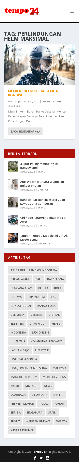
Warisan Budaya (38, 421)
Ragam (59, 403)
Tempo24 (38, 452)
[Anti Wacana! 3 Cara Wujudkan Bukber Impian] (13, 184)
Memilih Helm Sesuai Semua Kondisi (33, 93)
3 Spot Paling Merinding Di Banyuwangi (39, 165)
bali (38, 279)
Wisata (61, 421)
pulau (44, 403)
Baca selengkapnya (25, 131)
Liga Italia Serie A (24, 359)
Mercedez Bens (54, 377)
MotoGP (31, 386)
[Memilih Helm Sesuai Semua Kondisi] (39, 64)
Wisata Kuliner (22, 430)
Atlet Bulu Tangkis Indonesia (34, 270)
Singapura (34, 412)
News (48, 386)
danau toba (46, 306)
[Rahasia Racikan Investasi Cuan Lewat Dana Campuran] (13, 202)
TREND (41, 171)
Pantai (58, 395)
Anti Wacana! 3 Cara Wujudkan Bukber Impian (42, 183)
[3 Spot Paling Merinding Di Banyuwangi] (13, 166)
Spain (52, 412)
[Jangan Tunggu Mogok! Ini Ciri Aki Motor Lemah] (13, 238)
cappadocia (36, 297)
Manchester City (24, 377)
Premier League (22, 403)
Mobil (15, 386)
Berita (43, 288)
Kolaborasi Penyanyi (47, 341)
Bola (57, 288)
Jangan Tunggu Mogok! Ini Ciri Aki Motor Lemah (44, 237)
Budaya (16, 297)
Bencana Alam (21, 288)
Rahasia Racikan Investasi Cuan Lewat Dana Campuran (42, 201)
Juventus (18, 341)
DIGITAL (42, 225)
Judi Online (40, 332)
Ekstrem (17, 323)
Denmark (18, 315)
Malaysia (59, 368)
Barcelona (55, 279)
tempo (17, 101)
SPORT (15, 421)
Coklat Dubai (21, 306)
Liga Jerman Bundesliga (29, 368)
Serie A (16, 412)
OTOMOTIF (48, 101)
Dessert (36, 315)
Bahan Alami (20, 279)
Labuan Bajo (20, 350)
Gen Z (56, 323)
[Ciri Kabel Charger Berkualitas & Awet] (13, 220)
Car (53, 297)
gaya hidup (38, 323)
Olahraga (18, 395)
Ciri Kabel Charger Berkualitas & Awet (43, 219)
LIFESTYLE (43, 189)
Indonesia (18, 332)
